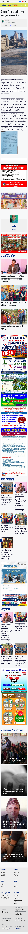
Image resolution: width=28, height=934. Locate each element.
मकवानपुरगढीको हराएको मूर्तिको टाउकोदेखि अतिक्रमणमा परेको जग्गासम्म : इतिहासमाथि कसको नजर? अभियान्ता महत (20, 502)
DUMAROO (18, 928)
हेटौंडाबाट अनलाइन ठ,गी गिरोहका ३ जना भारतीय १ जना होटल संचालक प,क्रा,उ (13, 856)
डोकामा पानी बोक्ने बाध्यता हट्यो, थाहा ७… (12, 328)
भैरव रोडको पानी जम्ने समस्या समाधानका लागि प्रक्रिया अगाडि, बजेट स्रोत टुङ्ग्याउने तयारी (13, 824)
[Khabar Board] (10, 5)
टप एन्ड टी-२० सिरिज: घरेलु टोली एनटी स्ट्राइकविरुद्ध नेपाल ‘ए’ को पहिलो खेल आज (7, 500)
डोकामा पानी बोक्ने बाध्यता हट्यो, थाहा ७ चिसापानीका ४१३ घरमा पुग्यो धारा (21, 530)
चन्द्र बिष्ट (7, 21)
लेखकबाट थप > (14, 229)
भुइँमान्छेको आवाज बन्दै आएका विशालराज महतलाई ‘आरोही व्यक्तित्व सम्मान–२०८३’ (7, 554)
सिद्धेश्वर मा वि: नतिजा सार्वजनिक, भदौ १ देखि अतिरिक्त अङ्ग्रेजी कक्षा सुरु (14, 760)
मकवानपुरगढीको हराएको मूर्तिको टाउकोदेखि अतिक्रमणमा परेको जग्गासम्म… (12, 279)
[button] (20, 5)
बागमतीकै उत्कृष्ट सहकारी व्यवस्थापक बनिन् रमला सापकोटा (14, 304)
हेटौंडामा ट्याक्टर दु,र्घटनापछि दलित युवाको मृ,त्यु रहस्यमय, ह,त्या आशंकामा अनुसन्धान (14, 791)
